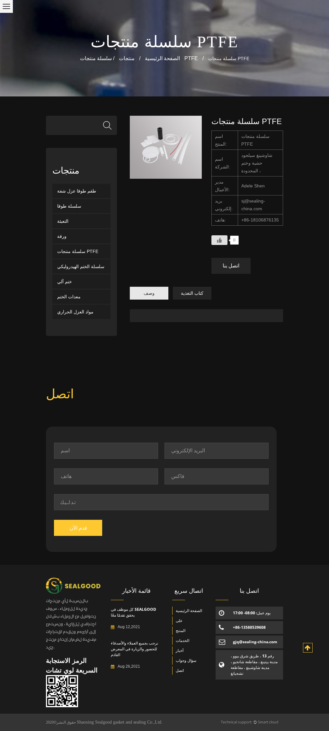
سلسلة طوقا (69, 206)
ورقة (62, 236)
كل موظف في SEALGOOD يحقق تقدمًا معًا (133, 612)
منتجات (127, 58)
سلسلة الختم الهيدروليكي (80, 266)
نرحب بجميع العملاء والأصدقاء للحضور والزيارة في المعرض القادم (134, 648)
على (179, 620)
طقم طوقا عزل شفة (76, 191)
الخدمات (182, 640)
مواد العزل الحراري (75, 311)
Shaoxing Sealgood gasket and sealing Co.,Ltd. (120, 722)
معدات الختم (69, 296)
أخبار (179, 650)
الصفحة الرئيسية (162, 58)
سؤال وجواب (186, 660)
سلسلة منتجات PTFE (165, 42)
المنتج (180, 630)
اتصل (180, 670)
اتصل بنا (231, 266)
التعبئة (62, 221)
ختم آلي (64, 281)
